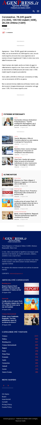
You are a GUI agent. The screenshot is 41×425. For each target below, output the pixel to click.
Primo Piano (17, 178)
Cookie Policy (7, 407)
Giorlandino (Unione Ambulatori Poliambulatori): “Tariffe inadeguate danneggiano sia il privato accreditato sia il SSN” (25, 122)
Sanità (4, 26)
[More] (31, 104)
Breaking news (18, 157)
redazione (10, 32)
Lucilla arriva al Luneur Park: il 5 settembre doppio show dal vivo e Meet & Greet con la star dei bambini (26, 204)
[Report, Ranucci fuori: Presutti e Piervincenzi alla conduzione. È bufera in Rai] (7, 192)
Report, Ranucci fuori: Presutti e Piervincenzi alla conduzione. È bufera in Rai (25, 192)
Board (4, 397)
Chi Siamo (5, 394)
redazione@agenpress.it (16, 273)
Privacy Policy (7, 404)
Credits (23, 421)
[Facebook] (10, 38)
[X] (15, 38)
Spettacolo (17, 199)
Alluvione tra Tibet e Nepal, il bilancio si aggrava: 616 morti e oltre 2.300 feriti (25, 182)
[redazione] (4, 32)
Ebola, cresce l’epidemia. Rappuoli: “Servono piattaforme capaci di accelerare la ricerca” (26, 215)
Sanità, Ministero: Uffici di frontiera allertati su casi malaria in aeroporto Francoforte (26, 140)
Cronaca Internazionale (20, 211)
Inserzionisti (6, 399)
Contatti (5, 402)
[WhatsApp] (19, 38)
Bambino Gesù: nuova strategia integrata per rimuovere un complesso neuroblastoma (25, 150)
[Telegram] (29, 38)
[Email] (24, 38)
